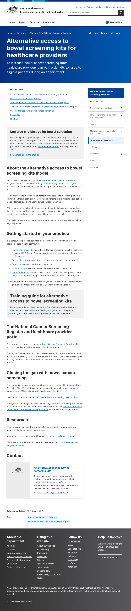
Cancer (51, 517)
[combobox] (93, 13)
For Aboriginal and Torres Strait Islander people (103, 116)
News (109, 7)
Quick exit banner (45, 563)
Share (117, 33)
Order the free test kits (23, 264)
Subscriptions (43, 571)
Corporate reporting (16, 553)
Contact (14, 119)
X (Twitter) (73, 559)
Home (12, 22)
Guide (94, 147)
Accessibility (43, 549)
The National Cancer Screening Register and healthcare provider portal (44, 106)
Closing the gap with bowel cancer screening (32, 110)
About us (80, 7)
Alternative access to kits (102, 140)
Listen (95, 33)
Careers (90, 7)
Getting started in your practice (25, 98)
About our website (46, 545)
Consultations (74, 549)
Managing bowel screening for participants (103, 132)
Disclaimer (42, 556)
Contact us (118, 7)
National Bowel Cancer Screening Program (50, 33)
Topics (22, 22)
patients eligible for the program (61, 183)
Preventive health (36, 517)
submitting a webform (48, 146)
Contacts (94, 167)
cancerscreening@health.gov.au (52, 492)
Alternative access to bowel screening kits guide (33, 310)
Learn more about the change (24, 154)
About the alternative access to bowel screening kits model (39, 94)
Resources (48, 22)
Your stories (95, 124)
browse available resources (62, 436)
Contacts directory (16, 567)
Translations (116, 22)
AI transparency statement (19, 556)
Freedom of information (18, 560)
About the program (98, 101)
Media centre (74, 541)
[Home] (35, 9)
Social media (43, 567)
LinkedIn (72, 556)
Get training (17, 260)
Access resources (20, 272)
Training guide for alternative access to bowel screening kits (39, 102)
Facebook (72, 552)
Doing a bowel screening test (102, 108)
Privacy (40, 560)
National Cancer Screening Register (57, 344)
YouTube (72, 563)
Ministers (100, 7)
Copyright (42, 553)
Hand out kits (18, 268)
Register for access (21, 250)
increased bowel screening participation (57, 397)
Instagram (72, 566)
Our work (34, 22)
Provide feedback (110, 557)
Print (106, 33)
